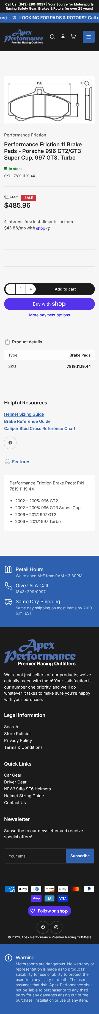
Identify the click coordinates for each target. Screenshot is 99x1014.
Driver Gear (15, 782)
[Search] (52, 37)
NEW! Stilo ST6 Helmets (27, 788)
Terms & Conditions (23, 747)
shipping (42, 607)
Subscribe (80, 855)
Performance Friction (25, 135)
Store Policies (18, 733)
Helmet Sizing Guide (24, 795)
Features (21, 461)
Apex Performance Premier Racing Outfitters (56, 937)
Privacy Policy (18, 740)
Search (11, 726)
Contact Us (15, 802)
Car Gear (12, 775)
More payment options (49, 315)
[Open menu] (89, 37)
